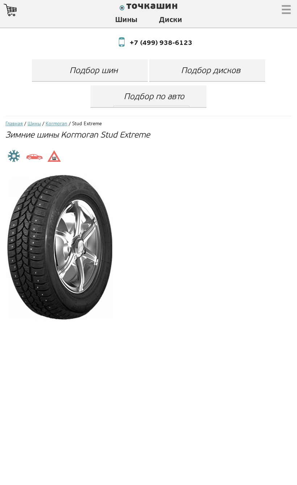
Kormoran (56, 124)
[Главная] (148, 8)
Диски (170, 20)
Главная (14, 124)
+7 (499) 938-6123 (154, 43)
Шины (126, 20)
